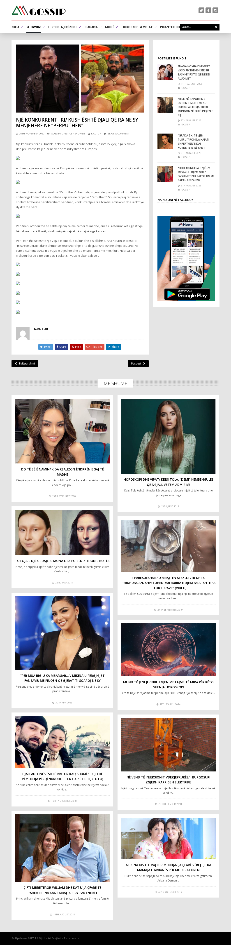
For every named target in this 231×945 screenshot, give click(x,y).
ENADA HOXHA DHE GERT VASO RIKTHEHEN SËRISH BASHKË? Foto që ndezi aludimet (194, 72)
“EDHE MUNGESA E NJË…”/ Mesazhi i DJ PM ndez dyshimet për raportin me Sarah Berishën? (196, 174)
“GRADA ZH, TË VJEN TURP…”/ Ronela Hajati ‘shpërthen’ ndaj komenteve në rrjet (193, 142)
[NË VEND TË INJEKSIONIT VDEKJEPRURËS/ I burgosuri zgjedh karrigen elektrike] (168, 744)
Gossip (55, 133)
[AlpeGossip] (39, 10)
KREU (15, 27)
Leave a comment (118, 133)
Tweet (47, 347)
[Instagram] (215, 10)
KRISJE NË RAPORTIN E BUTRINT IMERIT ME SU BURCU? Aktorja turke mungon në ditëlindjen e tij (195, 107)
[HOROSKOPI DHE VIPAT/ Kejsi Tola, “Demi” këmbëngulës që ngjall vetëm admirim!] (168, 436)
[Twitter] (201, 10)
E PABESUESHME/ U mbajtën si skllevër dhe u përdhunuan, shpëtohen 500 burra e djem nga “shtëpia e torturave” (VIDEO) (168, 583)
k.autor (96, 133)
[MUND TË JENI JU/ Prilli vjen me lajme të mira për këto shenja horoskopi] (168, 649)
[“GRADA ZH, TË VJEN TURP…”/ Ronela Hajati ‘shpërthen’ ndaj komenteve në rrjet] (165, 141)
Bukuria (91, 27)
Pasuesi (136, 363)
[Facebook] (208, 10)
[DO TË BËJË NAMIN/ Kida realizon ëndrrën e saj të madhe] (62, 431)
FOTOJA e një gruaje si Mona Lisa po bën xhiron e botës (62, 561)
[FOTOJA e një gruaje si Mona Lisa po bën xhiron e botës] (62, 532)
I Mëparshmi (27, 363)
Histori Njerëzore (62, 27)
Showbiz (33, 27)
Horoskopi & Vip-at (137, 27)
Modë (109, 27)
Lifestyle (67, 133)
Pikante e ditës (172, 27)
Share (63, 347)
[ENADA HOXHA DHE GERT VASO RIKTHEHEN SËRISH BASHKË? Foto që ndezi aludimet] (165, 72)
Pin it (78, 347)
